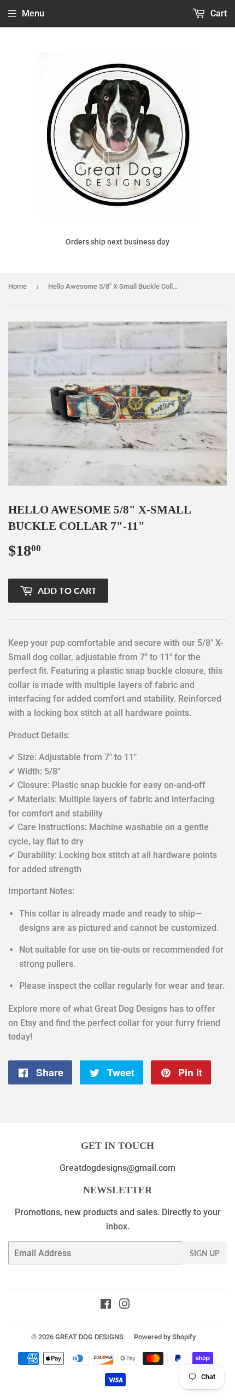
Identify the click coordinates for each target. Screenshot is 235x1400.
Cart (217, 13)
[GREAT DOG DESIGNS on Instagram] (124, 1305)
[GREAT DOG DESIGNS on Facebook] (105, 1305)
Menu (33, 13)
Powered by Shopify (165, 1337)
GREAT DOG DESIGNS (89, 1337)
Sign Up (205, 1253)
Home (17, 286)
